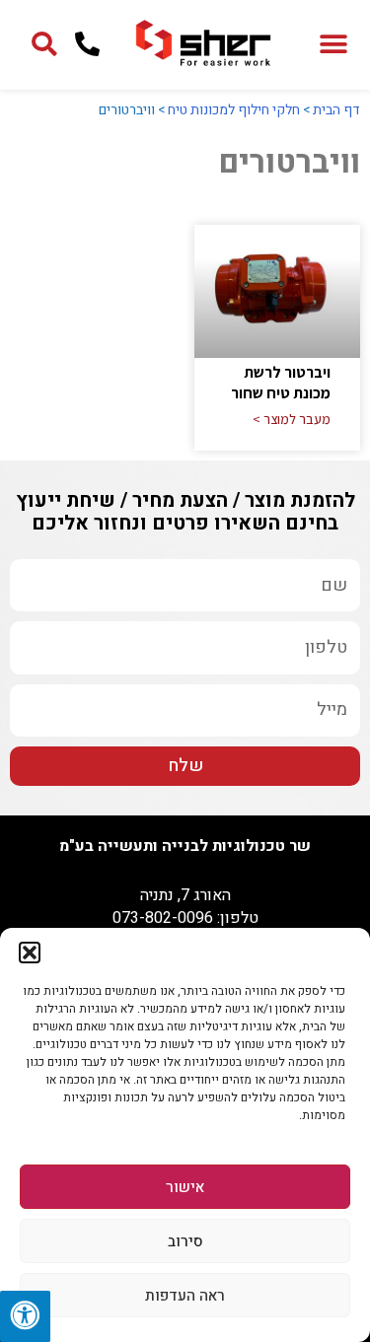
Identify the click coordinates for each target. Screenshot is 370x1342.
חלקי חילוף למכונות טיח (234, 110)
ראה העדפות (185, 1296)
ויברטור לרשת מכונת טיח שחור (281, 382)
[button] (29, 952)
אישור (185, 1187)
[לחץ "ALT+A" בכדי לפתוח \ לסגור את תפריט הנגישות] (25, 1316)
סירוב (185, 1241)
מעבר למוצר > (292, 419)
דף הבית (336, 110)
